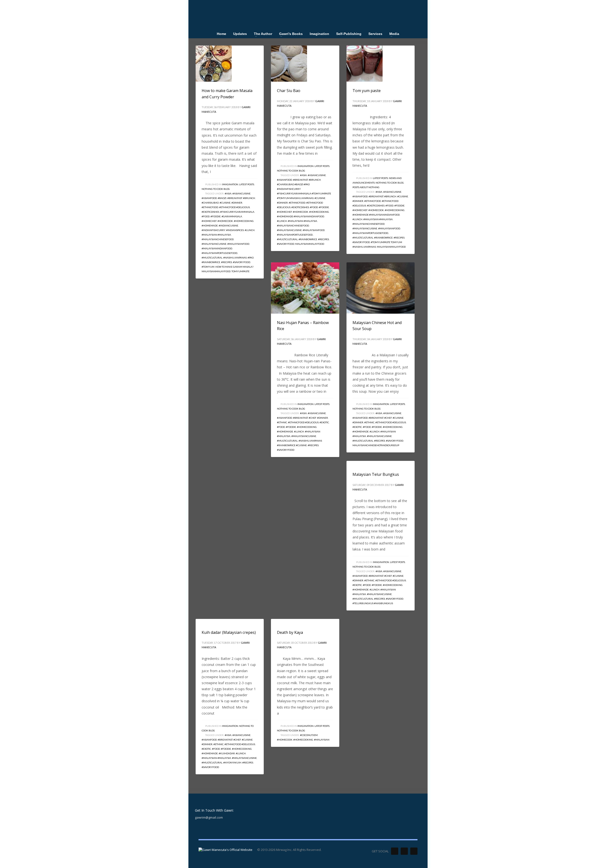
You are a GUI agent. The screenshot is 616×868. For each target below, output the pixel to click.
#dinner (236, 202)
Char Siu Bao (288, 90)
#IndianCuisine (228, 225)
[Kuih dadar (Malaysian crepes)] (201, 621)
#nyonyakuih (232, 762)
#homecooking (244, 220)
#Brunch (249, 198)
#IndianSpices (235, 230)
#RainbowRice (211, 262)
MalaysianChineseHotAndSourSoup (376, 445)
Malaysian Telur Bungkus (376, 474)
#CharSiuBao (210, 202)
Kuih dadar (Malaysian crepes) (229, 632)
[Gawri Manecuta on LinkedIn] (404, 851)
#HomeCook (225, 220)
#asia (228, 193)
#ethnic (282, 422)
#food (206, 216)
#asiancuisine (241, 193)
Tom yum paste (367, 90)
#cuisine (225, 202)
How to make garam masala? (234, 266)
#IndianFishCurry (213, 230)
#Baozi (222, 198)
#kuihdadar (227, 753)
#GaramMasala (232, 216)
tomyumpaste (240, 271)
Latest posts (246, 184)
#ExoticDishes (210, 211)
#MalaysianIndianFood (217, 248)
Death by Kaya (290, 632)
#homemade (210, 225)
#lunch (250, 230)
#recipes (226, 262)
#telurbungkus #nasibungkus (373, 603)
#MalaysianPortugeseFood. (220, 253)
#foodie (216, 216)
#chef (312, 417)
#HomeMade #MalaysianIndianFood (300, 216)
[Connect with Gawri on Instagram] (413, 851)
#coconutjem (309, 735)
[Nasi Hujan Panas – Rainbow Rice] (305, 288)
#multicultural (212, 257)
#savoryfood (241, 262)
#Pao (251, 257)
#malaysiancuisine (214, 243)
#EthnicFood (210, 207)
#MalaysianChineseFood (218, 239)
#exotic (324, 422)
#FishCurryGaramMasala (237, 211)
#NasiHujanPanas (235, 257)
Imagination (230, 184)
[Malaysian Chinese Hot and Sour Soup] (380, 288)
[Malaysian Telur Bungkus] (352, 463)
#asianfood (209, 198)
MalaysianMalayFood (216, 271)
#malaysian (321, 739)
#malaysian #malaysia (216, 234)
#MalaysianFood (238, 243)
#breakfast (234, 198)
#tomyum (208, 266)
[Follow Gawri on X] (394, 851)
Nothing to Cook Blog (216, 188)
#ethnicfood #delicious (234, 207)
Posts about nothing (366, 187)
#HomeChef (209, 220)
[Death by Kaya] (276, 621)
